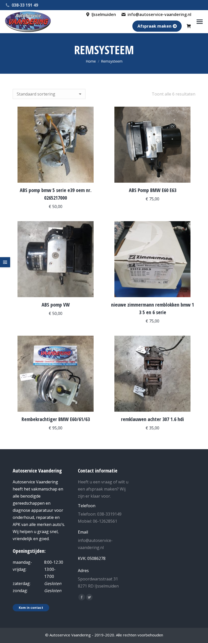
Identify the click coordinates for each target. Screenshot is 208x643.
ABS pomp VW (56, 304)
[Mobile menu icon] (199, 21)
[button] (92, 176)
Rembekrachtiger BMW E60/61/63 (56, 419)
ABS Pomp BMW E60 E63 (152, 190)
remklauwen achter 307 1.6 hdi (152, 419)
